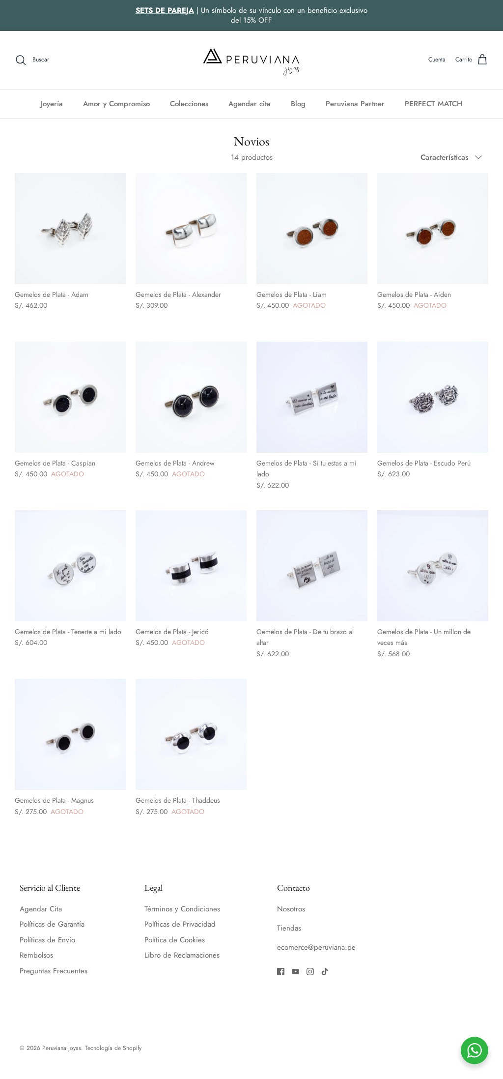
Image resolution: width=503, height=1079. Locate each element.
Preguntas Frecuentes (53, 970)
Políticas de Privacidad (180, 924)
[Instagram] (310, 971)
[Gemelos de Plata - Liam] (311, 228)
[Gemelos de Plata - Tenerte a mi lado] (70, 565)
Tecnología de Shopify (113, 1048)
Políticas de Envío (47, 939)
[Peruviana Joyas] (251, 60)
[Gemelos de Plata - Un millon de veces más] (432, 565)
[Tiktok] (325, 971)
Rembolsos (36, 955)
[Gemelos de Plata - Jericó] (191, 565)
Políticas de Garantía (52, 924)
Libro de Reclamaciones (182, 955)
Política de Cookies (174, 939)
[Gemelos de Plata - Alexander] (191, 228)
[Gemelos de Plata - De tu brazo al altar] (311, 565)
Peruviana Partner (355, 103)
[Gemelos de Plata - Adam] (70, 228)
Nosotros (291, 909)
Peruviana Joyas (61, 1048)
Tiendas (289, 928)
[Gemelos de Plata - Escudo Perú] (432, 397)
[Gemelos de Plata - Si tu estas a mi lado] (311, 397)
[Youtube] (295, 971)
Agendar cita (249, 103)
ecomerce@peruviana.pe (316, 947)
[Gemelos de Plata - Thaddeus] (191, 734)
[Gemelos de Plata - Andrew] (191, 397)
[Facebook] (280, 971)
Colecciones (189, 103)
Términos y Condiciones (182, 909)
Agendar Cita (41, 909)
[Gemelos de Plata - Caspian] (70, 397)
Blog (298, 103)
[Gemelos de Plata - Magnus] (70, 734)
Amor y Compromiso (116, 103)
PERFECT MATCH (433, 103)
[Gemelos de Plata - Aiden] (432, 228)
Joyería (52, 103)
